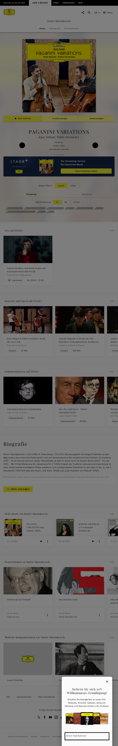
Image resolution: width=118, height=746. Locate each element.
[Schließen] (107, 681)
